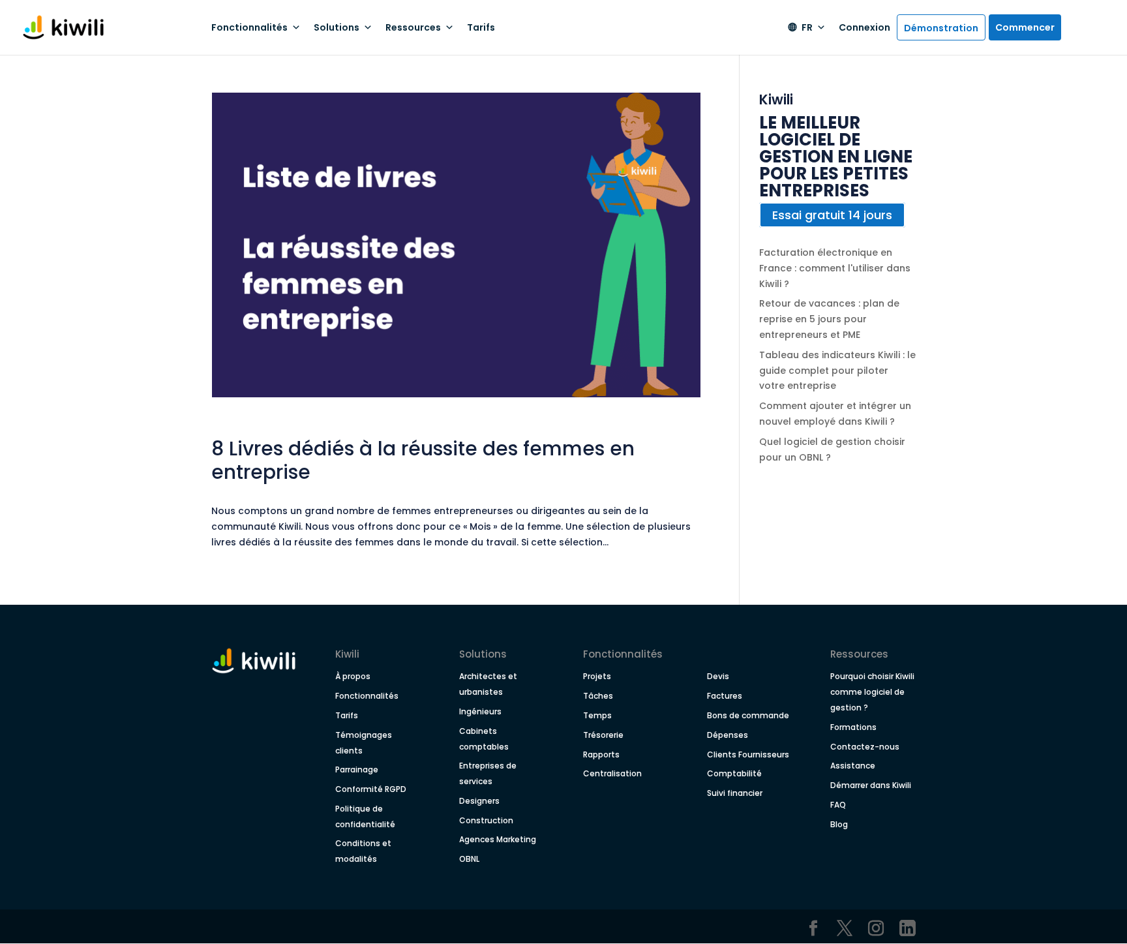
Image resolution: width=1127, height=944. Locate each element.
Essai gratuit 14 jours (832, 215)
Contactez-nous (864, 746)
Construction (486, 820)
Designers (479, 800)
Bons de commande (748, 715)
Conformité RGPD (370, 789)
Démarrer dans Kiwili (870, 785)
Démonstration (941, 28)
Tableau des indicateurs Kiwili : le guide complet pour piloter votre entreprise (837, 370)
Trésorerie (603, 734)
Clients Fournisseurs (748, 754)
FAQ (838, 804)
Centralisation (612, 773)
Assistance (852, 765)
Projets (597, 676)
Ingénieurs (480, 711)
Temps (597, 715)
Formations (853, 727)
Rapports (601, 754)
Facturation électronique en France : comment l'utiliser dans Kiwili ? (834, 268)
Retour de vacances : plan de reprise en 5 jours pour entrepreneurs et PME (829, 319)
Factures (724, 695)
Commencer (1025, 27)
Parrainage (356, 769)
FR (807, 27)
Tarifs (481, 27)
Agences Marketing (497, 839)
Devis (718, 676)
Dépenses (727, 734)
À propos (352, 676)
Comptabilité (734, 773)
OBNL (469, 858)
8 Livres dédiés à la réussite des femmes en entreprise (423, 460)
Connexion (864, 27)
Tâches (598, 695)
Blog (839, 824)
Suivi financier (734, 793)
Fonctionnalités (366, 695)
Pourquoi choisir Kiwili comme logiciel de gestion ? (872, 692)
